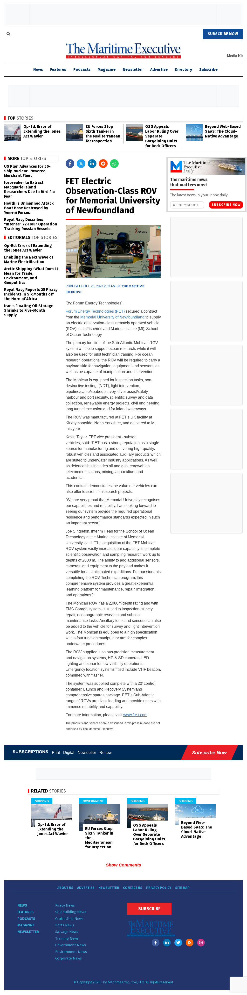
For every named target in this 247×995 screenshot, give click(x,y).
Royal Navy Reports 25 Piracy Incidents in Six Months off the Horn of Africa (30, 294)
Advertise (159, 69)
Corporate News (68, 958)
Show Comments (123, 865)
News (22, 905)
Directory (183, 69)
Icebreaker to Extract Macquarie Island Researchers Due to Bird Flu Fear (29, 189)
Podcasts (81, 69)
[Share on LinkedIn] (92, 163)
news (38, 69)
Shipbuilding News (70, 912)
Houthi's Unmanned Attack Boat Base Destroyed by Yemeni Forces (29, 208)
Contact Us (132, 888)
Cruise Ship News (69, 918)
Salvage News (66, 932)
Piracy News (65, 905)
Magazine (107, 69)
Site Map (182, 888)
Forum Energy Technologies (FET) (95, 311)
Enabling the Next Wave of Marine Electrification (28, 259)
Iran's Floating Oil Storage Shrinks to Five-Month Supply (28, 310)
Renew (105, 752)
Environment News (71, 952)
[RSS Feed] (189, 942)
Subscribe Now (226, 205)
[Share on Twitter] (81, 163)
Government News (70, 945)
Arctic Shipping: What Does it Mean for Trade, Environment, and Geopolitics (31, 276)
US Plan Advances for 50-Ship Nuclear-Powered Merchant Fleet (27, 171)
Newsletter (133, 69)
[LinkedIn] (167, 942)
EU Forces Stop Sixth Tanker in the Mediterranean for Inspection (103, 133)
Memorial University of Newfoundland (112, 317)
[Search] (8, 34)
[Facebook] (155, 942)
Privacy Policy (158, 888)
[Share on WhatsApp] (114, 163)
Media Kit (235, 56)
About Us (65, 888)
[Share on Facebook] (70, 163)
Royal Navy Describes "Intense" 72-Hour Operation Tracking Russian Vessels (30, 224)
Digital (68, 752)
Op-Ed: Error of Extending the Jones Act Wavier (42, 131)
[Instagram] (201, 942)
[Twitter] (178, 942)
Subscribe (208, 69)
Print (56, 752)
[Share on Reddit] (103, 163)
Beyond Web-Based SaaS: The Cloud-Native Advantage (223, 131)
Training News (67, 938)
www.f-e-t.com (135, 715)
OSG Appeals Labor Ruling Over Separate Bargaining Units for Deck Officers (161, 136)
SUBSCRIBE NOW (223, 33)
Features (58, 69)
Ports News (64, 925)
